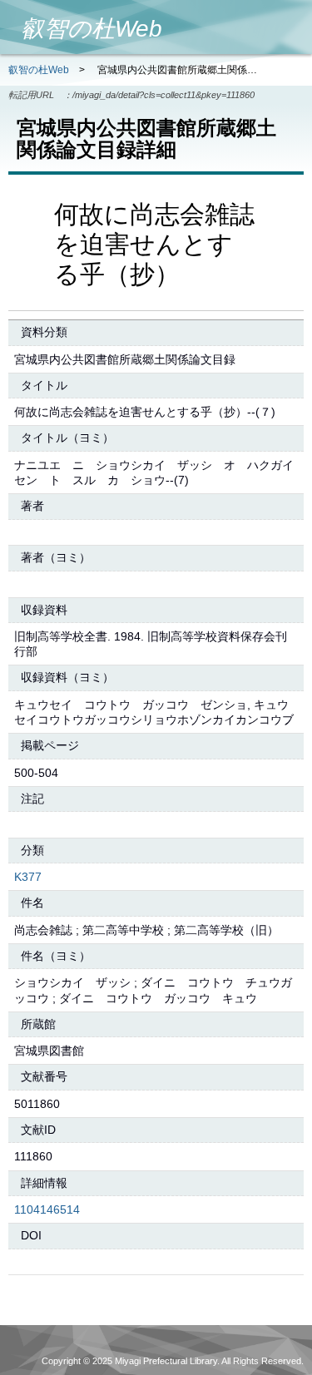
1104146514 (47, 1209)
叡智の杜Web (38, 70)
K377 (28, 876)
